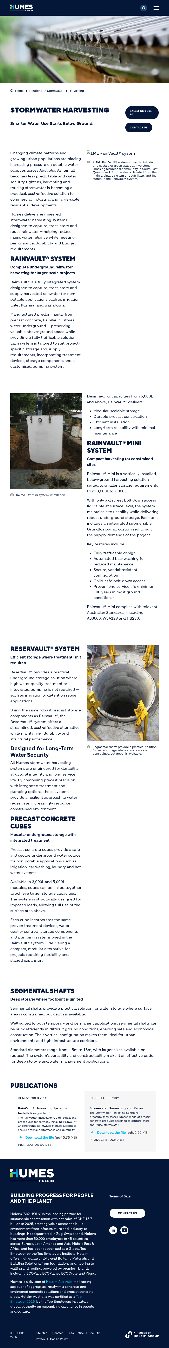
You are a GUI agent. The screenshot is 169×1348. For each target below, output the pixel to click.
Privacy (40, 1339)
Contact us (127, 1213)
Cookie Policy (59, 1339)
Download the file (51, 1137)
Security (94, 1333)
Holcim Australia (59, 1282)
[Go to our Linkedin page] (114, 1230)
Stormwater (55, 91)
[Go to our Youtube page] (125, 1230)
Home (19, 91)
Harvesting (76, 91)
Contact (57, 1333)
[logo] (21, 9)
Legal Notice (76, 1333)
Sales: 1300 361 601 (141, 112)
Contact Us (139, 127)
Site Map (41, 1333)
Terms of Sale (119, 1196)
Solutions (35, 91)
